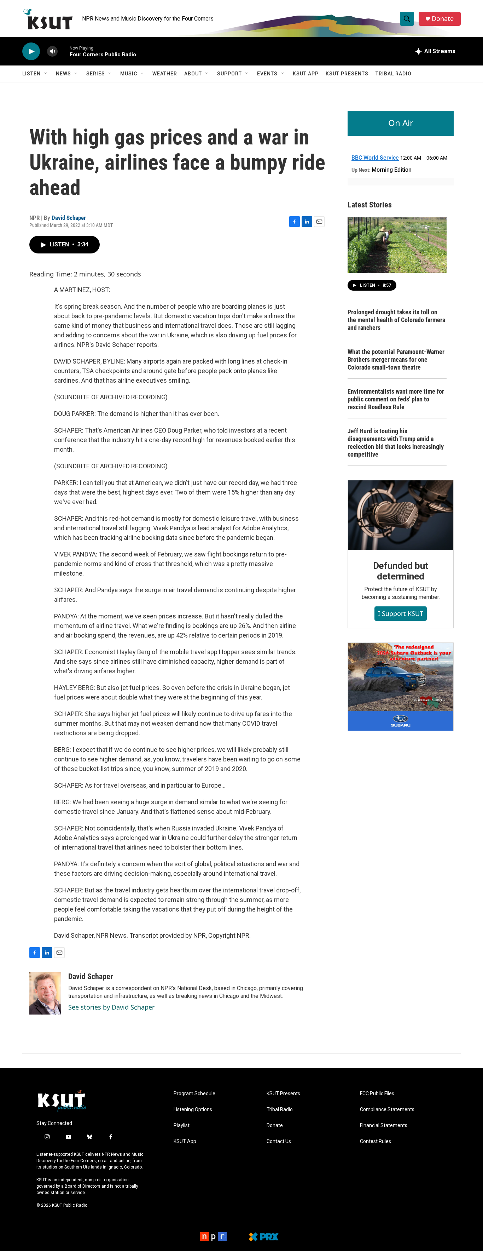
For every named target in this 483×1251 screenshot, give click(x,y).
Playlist (182, 1125)
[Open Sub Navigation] (46, 73)
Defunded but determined (401, 571)
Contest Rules (375, 1141)
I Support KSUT (400, 613)
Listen (31, 73)
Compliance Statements (387, 1109)
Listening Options (193, 1109)
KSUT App (306, 73)
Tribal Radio (394, 73)
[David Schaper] (45, 993)
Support (229, 73)
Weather (164, 73)
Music (128, 73)
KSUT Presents (347, 73)
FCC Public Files (377, 1093)
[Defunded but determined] (400, 515)
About (193, 73)
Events (267, 73)
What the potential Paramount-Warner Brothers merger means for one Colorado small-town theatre (396, 359)
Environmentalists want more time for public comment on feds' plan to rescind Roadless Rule (396, 399)
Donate (443, 18)
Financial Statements (383, 1125)
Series (95, 73)
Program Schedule (194, 1093)
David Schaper (69, 217)
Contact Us (279, 1141)
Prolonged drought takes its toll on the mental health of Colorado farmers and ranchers (396, 319)
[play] (31, 51)
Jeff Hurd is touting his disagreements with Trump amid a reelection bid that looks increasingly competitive (396, 442)
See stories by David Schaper (111, 1007)
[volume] (52, 51)
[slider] (64, 51)
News (63, 73)
